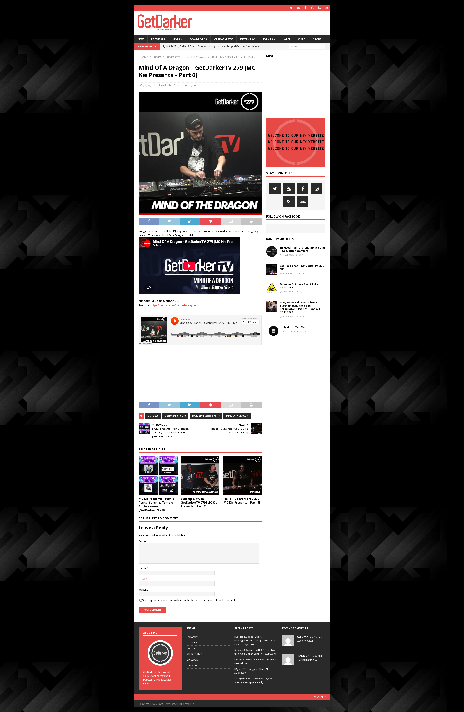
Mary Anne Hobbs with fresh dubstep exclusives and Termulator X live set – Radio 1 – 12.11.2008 (301, 307)
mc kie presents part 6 (206, 415)
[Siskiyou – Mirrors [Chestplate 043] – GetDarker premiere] (271, 251)
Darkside (166, 85)
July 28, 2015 (149, 85)
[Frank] (288, 663)
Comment (144, 541)
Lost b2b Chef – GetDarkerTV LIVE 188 (302, 267)
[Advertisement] (267, 22)
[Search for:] (307, 46)
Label (287, 39)
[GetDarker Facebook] (305, 8)
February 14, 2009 (294, 331)
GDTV (157, 57)
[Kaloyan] (288, 644)
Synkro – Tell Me (294, 327)
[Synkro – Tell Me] (273, 330)
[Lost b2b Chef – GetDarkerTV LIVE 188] (271, 269)
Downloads (198, 39)
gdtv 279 (153, 415)
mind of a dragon (237, 415)
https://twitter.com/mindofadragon (173, 305)
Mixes (176, 39)
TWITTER (191, 648)
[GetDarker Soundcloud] (327, 8)
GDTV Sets (183, 85)
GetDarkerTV (223, 39)
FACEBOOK (192, 636)
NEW (141, 39)
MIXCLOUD (192, 659)
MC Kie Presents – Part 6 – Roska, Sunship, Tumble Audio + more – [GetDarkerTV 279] (157, 504)
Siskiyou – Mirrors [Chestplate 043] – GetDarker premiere (302, 249)
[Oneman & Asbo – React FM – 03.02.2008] (271, 288)
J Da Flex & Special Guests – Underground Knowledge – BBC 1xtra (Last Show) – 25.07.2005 (254, 640)
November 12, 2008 (291, 316)
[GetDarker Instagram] (312, 8)
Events (268, 39)
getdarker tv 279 (175, 415)
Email (142, 579)
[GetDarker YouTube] (298, 8)
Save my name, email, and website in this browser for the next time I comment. (189, 600)
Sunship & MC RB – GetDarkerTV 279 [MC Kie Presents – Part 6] (199, 502)
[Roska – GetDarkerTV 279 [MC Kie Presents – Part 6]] (242, 475)
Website (143, 589)
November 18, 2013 (291, 273)
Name (143, 568)
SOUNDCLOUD (194, 654)
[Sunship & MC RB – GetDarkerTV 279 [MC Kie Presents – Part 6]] (200, 475)
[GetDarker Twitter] (291, 8)
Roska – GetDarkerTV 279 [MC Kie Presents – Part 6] (241, 501)
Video (302, 39)
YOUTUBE (192, 642)
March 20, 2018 (289, 255)
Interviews (248, 39)
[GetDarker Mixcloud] (319, 8)
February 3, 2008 (290, 291)
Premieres (158, 39)
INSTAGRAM (193, 665)
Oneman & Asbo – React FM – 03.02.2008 (299, 285)
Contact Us (320, 697)
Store (317, 39)
